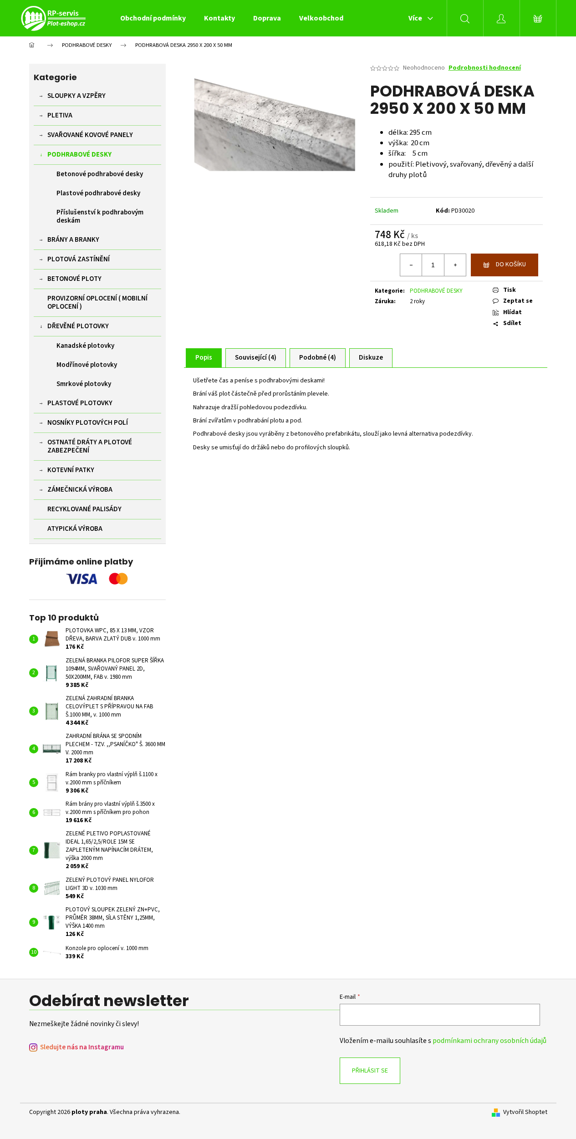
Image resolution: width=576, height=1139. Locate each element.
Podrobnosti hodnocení (485, 68)
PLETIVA (59, 115)
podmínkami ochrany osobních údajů (489, 1041)
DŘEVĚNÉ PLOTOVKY (78, 326)
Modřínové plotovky (86, 365)
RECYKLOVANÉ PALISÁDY (84, 509)
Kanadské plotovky (85, 346)
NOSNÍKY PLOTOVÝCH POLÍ (87, 422)
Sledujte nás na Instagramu (82, 1047)
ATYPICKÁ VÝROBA (74, 529)
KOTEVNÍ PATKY (70, 470)
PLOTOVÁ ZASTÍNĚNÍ (78, 259)
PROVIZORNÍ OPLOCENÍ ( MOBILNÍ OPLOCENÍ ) (97, 302)
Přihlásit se (370, 1070)
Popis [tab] (203, 357)
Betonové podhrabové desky (99, 174)
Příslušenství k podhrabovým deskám (99, 216)
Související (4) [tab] (255, 357)
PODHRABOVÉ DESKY (79, 154)
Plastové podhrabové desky (98, 193)
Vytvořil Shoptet (525, 1112)
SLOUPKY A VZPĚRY (76, 96)
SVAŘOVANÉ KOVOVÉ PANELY (90, 135)
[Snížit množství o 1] (411, 265)
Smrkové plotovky (83, 384)
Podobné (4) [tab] (317, 357)
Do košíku (511, 264)
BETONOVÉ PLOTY (74, 279)
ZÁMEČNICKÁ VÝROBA (79, 489)
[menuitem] (153, 18)
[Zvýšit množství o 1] (455, 265)
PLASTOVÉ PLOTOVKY (79, 403)
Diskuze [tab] (371, 357)
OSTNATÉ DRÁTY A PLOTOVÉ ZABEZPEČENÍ (89, 446)
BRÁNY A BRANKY (73, 239)
